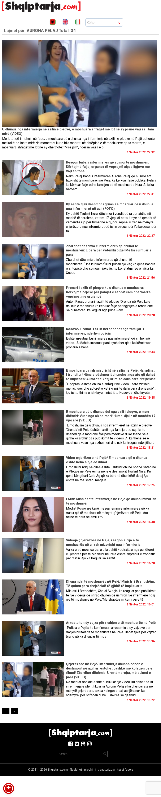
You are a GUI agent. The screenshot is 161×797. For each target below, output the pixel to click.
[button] (8, 788)
